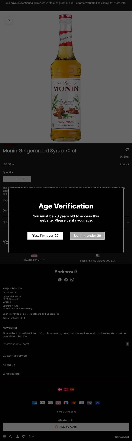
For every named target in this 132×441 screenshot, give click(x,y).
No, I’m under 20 (87, 236)
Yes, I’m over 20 (45, 236)
